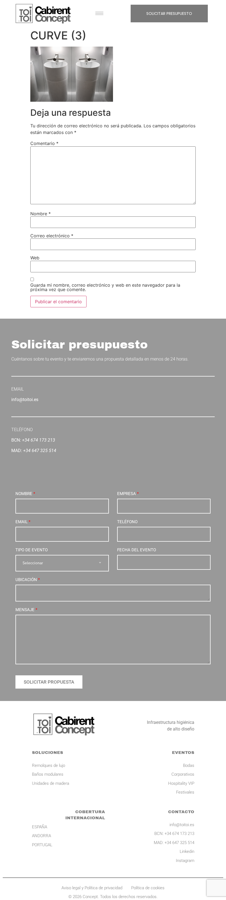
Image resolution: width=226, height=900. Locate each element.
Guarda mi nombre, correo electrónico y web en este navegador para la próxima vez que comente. (105, 287)
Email (22, 521)
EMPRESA (128, 493)
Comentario (44, 143)
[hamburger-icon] (99, 13)
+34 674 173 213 (38, 440)
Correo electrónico (51, 235)
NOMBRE (25, 493)
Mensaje (26, 609)
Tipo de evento (31, 549)
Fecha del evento (136, 549)
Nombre (40, 213)
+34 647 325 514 (39, 450)
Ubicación (27, 579)
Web (34, 258)
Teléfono (127, 521)
